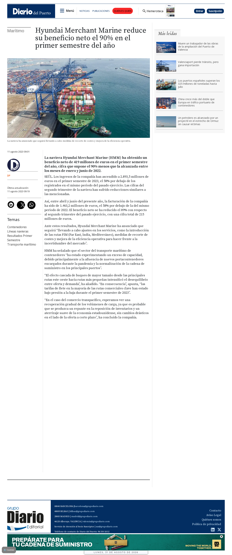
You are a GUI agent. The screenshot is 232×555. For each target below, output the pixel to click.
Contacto (215, 510)
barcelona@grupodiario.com (88, 506)
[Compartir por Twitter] (21, 205)
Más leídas (167, 33)
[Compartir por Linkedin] (10, 204)
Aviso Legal (213, 515)
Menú (70, 11)
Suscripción (215, 11)
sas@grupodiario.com (107, 526)
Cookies (9, 549)
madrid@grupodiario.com (84, 516)
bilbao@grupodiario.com (82, 511)
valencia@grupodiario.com (96, 521)
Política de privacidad (206, 524)
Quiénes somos (211, 519)
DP (8, 175)
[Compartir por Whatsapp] (31, 205)
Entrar (199, 11)
